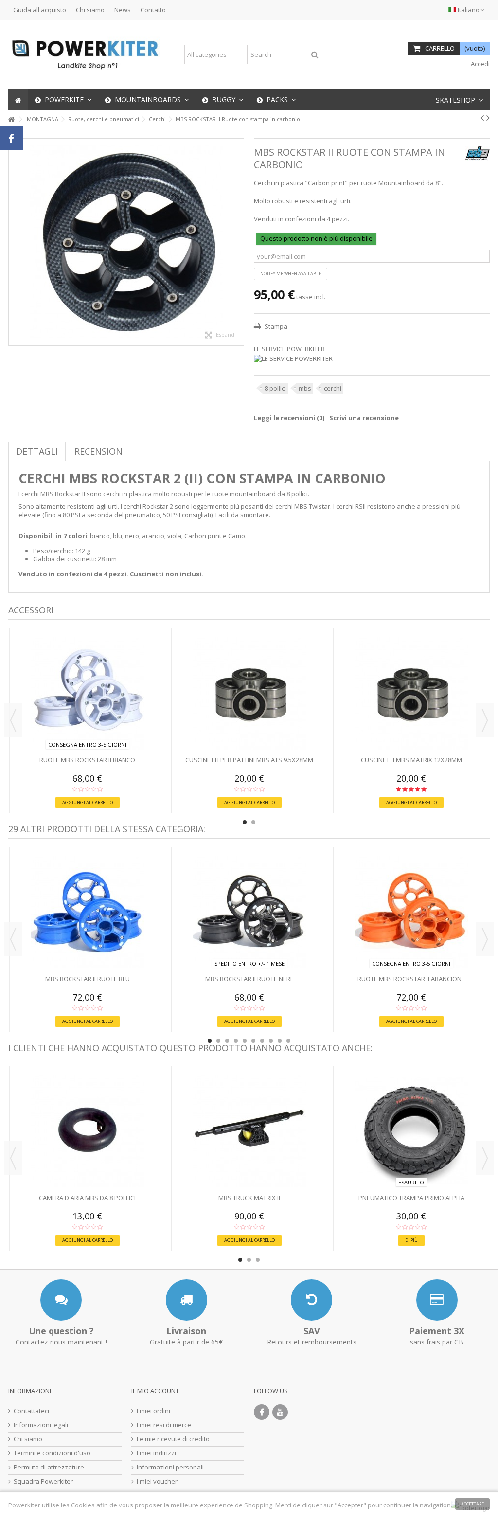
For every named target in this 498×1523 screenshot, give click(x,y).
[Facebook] (261, 1412)
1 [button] (245, 822)
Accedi (479, 63)
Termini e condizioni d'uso (52, 1453)
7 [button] (262, 1041)
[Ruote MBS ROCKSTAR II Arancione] (411, 912)
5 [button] (245, 1041)
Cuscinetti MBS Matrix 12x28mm (411, 759)
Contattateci (31, 1411)
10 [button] (288, 1041)
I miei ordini (153, 1411)
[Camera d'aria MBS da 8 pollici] (87, 1131)
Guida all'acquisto (39, 9)
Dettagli (37, 451)
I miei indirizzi (156, 1453)
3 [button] (227, 1041)
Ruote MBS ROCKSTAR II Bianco (87, 759)
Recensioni (99, 451)
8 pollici (275, 388)
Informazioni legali (41, 1425)
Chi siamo (90, 9)
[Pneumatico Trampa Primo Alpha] (411, 1131)
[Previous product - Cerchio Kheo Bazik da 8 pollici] (482, 118)
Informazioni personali (170, 1467)
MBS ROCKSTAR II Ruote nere (249, 978)
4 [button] (236, 1041)
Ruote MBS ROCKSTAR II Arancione (411, 978)
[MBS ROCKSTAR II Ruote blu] (87, 912)
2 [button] (253, 822)
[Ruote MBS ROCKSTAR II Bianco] (87, 693)
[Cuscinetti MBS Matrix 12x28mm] (411, 693)
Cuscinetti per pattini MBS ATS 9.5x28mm (249, 759)
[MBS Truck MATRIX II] (249, 1131)
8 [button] (271, 1041)
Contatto (153, 9)
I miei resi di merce (164, 1425)
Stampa (275, 326)
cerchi (332, 388)
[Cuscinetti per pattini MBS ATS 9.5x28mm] (249, 693)
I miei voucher (157, 1481)
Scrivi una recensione (364, 417)
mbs (305, 388)
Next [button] (485, 720)
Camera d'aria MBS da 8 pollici (87, 1197)
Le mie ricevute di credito (173, 1439)
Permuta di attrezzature (49, 1467)
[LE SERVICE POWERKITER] (372, 359)
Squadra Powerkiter (43, 1481)
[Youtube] (280, 1412)
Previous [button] (13, 720)
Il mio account (155, 1390)
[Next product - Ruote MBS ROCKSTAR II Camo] (488, 118)
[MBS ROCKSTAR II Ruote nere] (249, 912)
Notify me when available (290, 273)
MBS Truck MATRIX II (249, 1197)
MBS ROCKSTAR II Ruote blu (87, 978)
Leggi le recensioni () (289, 417)
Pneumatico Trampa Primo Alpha (411, 1197)
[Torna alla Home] (11, 119)
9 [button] (280, 1041)
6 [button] (253, 1041)
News (122, 9)
